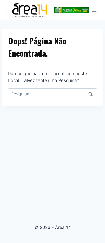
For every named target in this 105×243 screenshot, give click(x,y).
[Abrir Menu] (94, 10)
